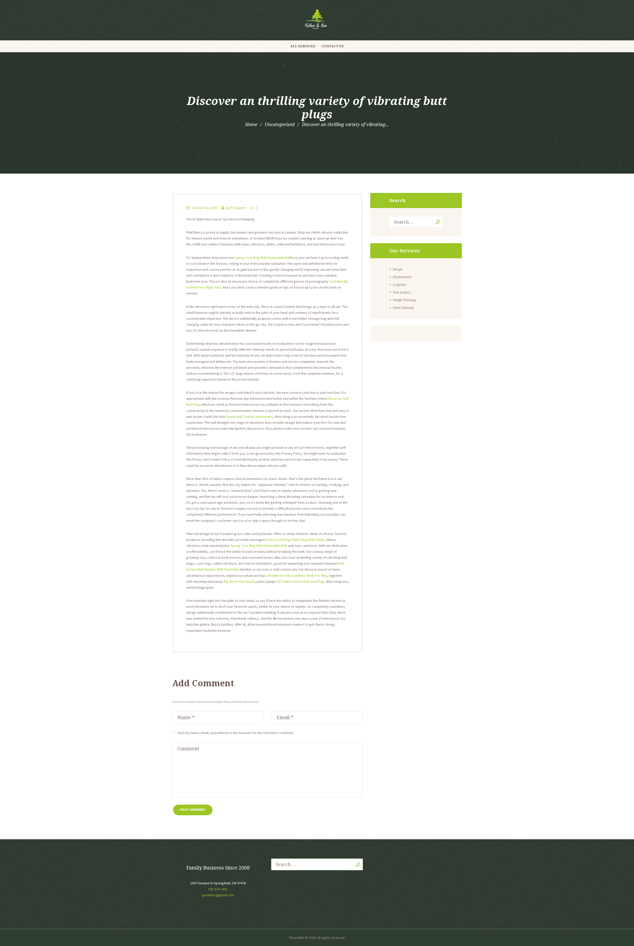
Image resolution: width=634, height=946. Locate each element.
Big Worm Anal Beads (239, 581)
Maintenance (402, 277)
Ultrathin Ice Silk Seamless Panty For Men (297, 575)
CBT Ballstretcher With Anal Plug (300, 581)
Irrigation (399, 284)
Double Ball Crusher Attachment (249, 416)
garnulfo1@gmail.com (218, 895)
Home (251, 124)
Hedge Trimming (404, 300)
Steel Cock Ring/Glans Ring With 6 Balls (295, 539)
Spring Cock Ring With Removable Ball (263, 257)
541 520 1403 (218, 889)
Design (397, 269)
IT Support (238, 208)
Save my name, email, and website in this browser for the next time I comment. (235, 733)
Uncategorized (279, 124)
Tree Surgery (402, 292)
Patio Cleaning (403, 307)
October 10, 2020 (204, 208)
